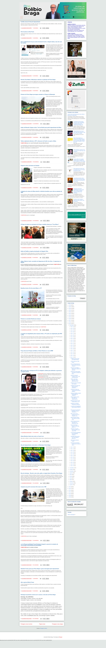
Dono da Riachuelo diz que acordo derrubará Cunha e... (75, 365)
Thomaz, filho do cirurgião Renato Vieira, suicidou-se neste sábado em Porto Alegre (79, 160)
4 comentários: (36, 38)
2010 (70, 493)
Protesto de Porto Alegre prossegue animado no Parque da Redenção (38, 94)
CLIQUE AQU (56, 264)
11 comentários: (36, 123)
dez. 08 (72, 453)
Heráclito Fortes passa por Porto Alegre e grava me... (75, 437)
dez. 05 (72, 458)
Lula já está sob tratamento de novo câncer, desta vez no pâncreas (76, 115)
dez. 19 (72, 346)
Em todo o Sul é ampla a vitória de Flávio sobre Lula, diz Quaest (78, 200)
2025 (70, 306)
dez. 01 (72, 465)
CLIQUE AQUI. (43, 326)
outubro (71, 469)
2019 (70, 316)
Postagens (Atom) (43, 628)
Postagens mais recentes (26, 624)
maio (71, 477)
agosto (71, 472)
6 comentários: (36, 75)
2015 (70, 323)
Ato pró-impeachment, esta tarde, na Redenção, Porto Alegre (36, 445)
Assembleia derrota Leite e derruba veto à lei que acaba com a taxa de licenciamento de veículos (79, 180)
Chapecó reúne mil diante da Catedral (30, 165)
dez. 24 (72, 338)
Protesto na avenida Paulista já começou (31, 318)
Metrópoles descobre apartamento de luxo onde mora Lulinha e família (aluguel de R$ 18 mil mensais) (78, 190)
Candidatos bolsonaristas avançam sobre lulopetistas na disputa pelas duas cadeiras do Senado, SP (78, 123)
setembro (72, 471)
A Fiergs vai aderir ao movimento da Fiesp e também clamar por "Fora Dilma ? (40, 224)
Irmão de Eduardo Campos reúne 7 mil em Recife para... (75, 376)
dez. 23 (72, 340)
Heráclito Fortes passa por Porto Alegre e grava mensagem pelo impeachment (40, 568)
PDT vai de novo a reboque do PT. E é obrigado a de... (75, 414)
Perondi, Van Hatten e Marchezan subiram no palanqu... (76, 368)
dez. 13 (72, 357)
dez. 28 (72, 331)
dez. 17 (72, 350)
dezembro (72, 325)
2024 (70, 308)
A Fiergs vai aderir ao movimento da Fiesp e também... (75, 390)
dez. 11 (72, 448)
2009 (70, 495)
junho (71, 476)
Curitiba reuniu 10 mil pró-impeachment (30, 21)
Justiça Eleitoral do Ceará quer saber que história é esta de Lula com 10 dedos (79, 132)
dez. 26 (72, 335)
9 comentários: (35, 315)
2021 (70, 313)
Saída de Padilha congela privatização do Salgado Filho (34, 251)
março (71, 481)
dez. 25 (72, 336)
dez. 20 (72, 345)
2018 (70, 318)
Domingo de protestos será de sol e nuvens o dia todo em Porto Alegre (38, 594)
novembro (72, 467)
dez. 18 (72, 348)
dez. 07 (72, 455)
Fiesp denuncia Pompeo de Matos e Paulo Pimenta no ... (75, 411)
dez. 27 (72, 333)
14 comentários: (36, 540)
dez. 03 (72, 462)
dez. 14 (72, 355)
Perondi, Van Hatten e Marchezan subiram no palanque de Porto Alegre (38, 79)
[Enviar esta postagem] (40, 28)
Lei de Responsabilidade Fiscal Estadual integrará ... (76, 433)
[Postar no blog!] (44, 28)
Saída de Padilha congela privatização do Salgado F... (76, 394)
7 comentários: (36, 28)
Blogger (60, 637)
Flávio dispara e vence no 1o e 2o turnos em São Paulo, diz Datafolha (79, 150)
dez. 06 (72, 457)
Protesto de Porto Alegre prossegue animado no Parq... (76, 372)
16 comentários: (36, 220)
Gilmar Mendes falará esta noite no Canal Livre (32, 436)
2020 (70, 315)
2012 (70, 490)
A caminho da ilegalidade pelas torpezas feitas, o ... (76, 407)
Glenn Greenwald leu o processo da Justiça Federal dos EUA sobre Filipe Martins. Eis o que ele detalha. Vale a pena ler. (79, 140)
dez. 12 (72, 447)
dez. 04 (72, 460)
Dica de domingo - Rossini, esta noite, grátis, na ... (75, 426)
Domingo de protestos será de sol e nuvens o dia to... (76, 444)
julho (71, 474)
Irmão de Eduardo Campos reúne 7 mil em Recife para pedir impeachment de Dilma (41, 127)
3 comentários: (35, 284)
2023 (70, 310)
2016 (70, 321)
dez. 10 (72, 450)
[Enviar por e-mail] (43, 28)
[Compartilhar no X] (45, 28)
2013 (70, 488)
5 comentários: (36, 137)
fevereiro (72, 483)
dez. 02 (72, 464)
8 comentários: (36, 90)
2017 (70, 320)
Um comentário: (36, 483)
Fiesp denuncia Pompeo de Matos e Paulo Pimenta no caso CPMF (37, 350)
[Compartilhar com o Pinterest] (48, 28)
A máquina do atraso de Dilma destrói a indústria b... (75, 386)
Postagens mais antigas (57, 624)
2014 (70, 486)
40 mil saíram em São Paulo (27, 31)
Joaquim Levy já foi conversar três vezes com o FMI (33, 486)
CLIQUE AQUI (23, 143)
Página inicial (42, 624)
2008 (70, 496)
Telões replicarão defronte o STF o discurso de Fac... (75, 380)
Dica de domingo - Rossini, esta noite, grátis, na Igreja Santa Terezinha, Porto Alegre (41, 473)
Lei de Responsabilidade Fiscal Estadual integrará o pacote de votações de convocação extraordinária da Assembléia (39, 545)
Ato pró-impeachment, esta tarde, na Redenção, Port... (75, 422)
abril (71, 479)
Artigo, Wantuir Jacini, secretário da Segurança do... (75, 398)
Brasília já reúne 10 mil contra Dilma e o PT (31, 288)
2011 (70, 491)
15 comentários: (36, 161)
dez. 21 (72, 343)
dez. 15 (72, 353)
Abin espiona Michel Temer (27, 582)
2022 (70, 311)
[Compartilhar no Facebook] (47, 28)
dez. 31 (72, 326)
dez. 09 (72, 452)
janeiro (71, 484)
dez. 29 (72, 330)
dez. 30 (72, 328)
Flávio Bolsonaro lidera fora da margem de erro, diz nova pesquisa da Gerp (79, 169)
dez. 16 (72, 352)
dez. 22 (72, 341)
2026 (70, 305)
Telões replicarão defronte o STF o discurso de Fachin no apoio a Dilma (38, 141)
